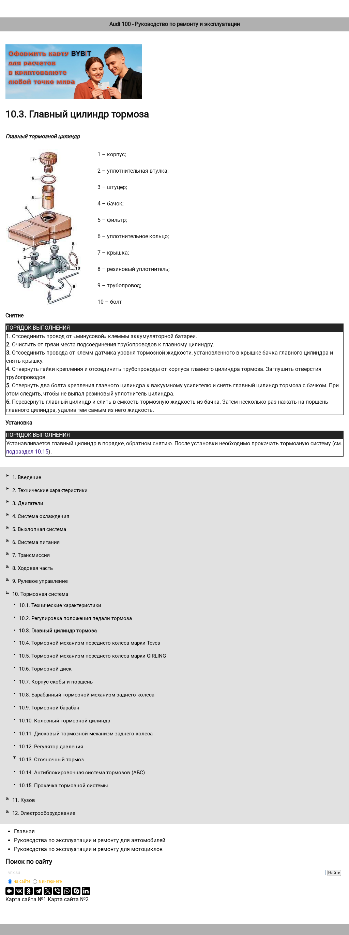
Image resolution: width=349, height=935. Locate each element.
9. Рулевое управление (40, 581)
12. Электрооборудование (43, 813)
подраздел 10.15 (27, 451)
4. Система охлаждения (40, 516)
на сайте (22, 881)
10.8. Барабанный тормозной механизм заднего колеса (86, 695)
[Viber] (57, 891)
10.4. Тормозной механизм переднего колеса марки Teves (89, 643)
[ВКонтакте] (19, 891)
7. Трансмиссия (31, 555)
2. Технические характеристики (50, 490)
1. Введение (26, 477)
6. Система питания (36, 542)
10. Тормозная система (40, 594)
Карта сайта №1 (25, 899)
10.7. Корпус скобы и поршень (56, 682)
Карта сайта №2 (68, 899)
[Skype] (76, 891)
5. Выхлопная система (39, 529)
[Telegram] (38, 891)
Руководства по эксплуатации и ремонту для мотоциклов (88, 849)
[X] (48, 891)
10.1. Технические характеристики (60, 605)
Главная (24, 831)
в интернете (50, 881)
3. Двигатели (27, 503)
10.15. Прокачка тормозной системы (63, 785)
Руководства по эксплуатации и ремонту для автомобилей (89, 840)
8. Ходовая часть (32, 568)
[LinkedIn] (86, 891)
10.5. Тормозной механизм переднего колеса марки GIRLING (92, 656)
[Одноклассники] (29, 891)
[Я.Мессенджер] (9, 891)
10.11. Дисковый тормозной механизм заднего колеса (86, 734)
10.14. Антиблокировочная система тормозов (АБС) (82, 772)
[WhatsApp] (67, 891)
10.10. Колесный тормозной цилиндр (64, 721)
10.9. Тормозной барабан (49, 708)
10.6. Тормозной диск (45, 669)
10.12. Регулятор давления (51, 747)
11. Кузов (23, 800)
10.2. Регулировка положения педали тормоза (75, 618)
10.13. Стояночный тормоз (51, 760)
